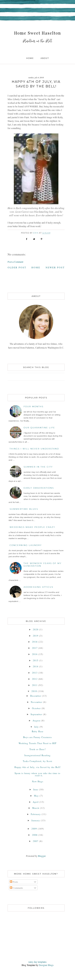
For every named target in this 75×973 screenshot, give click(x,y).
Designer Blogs (46, 965)
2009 (34, 828)
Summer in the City (38, 466)
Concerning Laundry (26, 545)
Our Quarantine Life (39, 427)
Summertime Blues (24, 509)
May (36, 795)
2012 (35, 678)
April (36, 801)
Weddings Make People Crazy (32, 527)
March (35, 807)
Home (30, 58)
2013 (35, 672)
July (36, 726)
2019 (35, 635)
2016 (35, 654)
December (35, 695)
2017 (35, 647)
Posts (15, 881)
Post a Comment (15, 261)
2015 (35, 660)
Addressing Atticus (38, 587)
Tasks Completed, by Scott (37, 761)
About (45, 58)
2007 (35, 841)
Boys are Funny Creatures (37, 737)
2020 (35, 629)
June (35, 789)
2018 (35, 641)
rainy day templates (37, 961)
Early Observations (39, 488)
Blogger (41, 855)
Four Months (33, 406)
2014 (35, 666)
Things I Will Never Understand (34, 448)
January (35, 820)
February (36, 814)
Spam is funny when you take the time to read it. (37, 774)
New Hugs (37, 781)
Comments (17, 887)
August (36, 720)
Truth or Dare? (37, 749)
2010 (34, 691)
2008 (35, 834)
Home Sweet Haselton (37, 33)
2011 (35, 685)
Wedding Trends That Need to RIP (37, 743)
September (36, 714)
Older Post (17, 267)
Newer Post (55, 267)
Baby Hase (37, 731)
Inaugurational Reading (37, 755)
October (36, 708)
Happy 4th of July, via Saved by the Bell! (37, 767)
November (36, 701)
